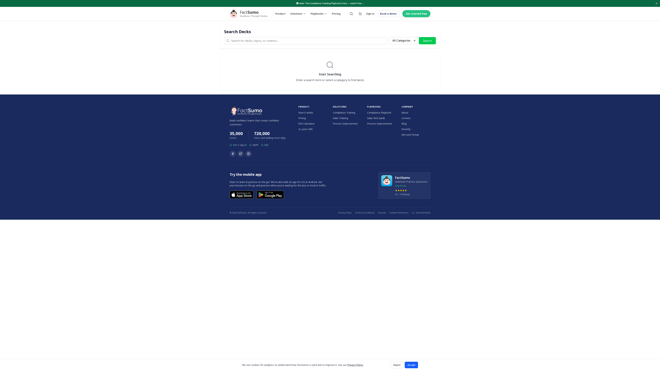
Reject (396, 365)
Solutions (296, 13)
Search (427, 41)
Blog (404, 123)
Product (280, 13)
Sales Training (340, 118)
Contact (406, 118)
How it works (305, 112)
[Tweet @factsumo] (241, 154)
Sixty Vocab (400, 185)
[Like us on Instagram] (248, 154)
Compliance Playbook (379, 112)
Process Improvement (345, 123)
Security (406, 129)
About (405, 112)
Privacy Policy (344, 212)
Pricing (336, 13)
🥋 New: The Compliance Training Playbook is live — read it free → (330, 3)
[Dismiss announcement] (656, 3)
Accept (411, 365)
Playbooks (317, 13)
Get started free (416, 13)
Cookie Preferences (399, 212)
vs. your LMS (305, 129)
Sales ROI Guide (376, 118)
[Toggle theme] (360, 14)
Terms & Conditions (365, 212)
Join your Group (410, 134)
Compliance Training (344, 112)
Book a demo (388, 13)
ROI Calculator (306, 123)
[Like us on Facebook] (233, 154)
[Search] (351, 14)
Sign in (370, 13)
